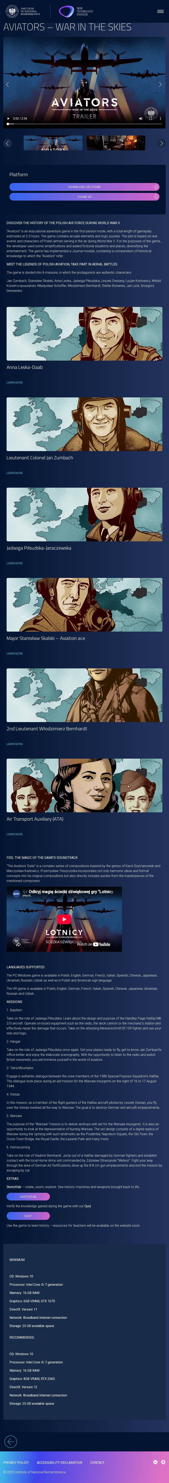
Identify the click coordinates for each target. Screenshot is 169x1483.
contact (97, 1463)
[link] (84, 334)
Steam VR (84, 197)
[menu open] (160, 11)
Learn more (15, 382)
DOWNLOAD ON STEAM (84, 187)
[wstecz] (84, 1442)
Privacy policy (16, 1463)
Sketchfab (28, 1196)
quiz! (28, 1216)
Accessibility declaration (59, 1463)
